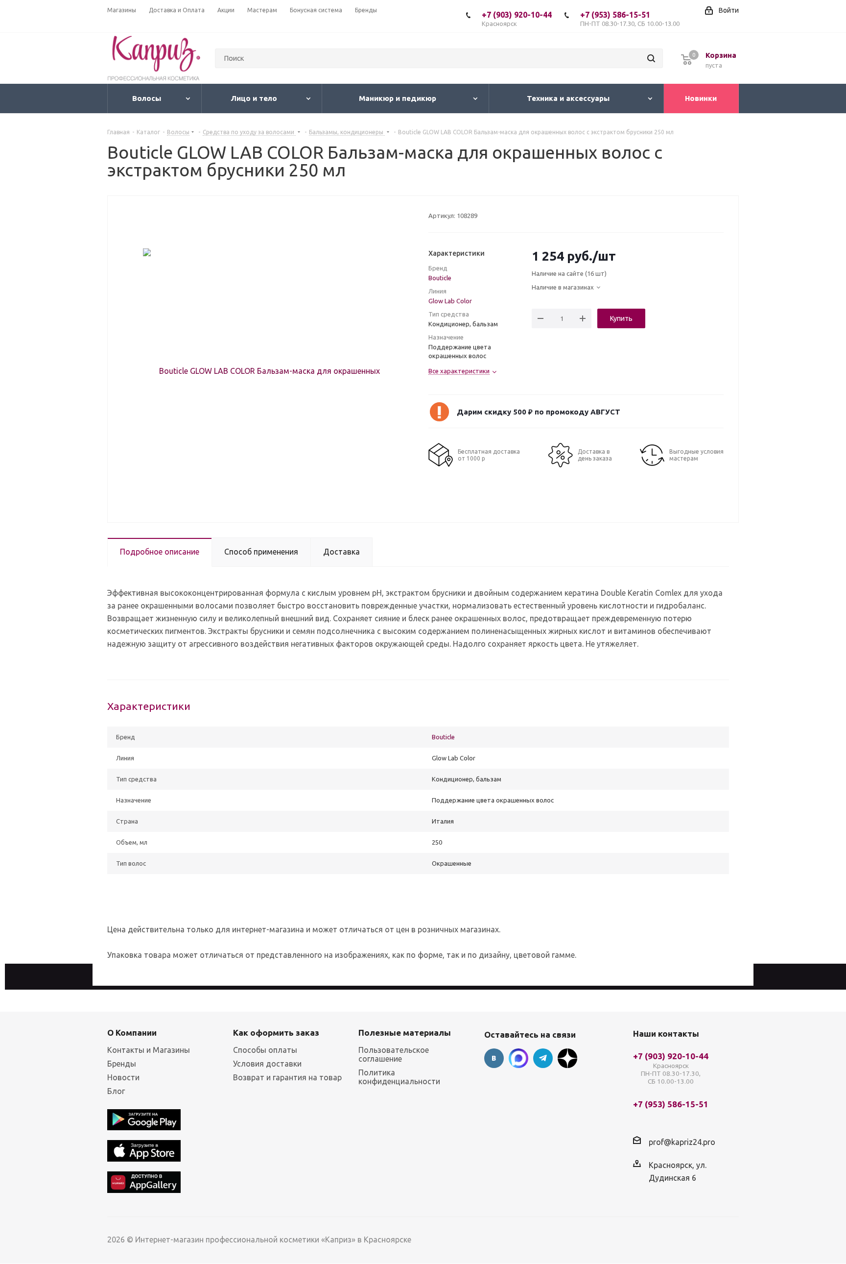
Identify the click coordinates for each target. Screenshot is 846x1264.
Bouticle (439, 277)
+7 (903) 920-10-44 (517, 18)
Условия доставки (267, 1063)
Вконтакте (494, 1058)
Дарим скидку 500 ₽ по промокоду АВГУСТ (538, 412)
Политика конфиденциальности (399, 1077)
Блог (116, 1091)
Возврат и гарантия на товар (287, 1077)
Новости (123, 1077)
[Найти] (651, 58)
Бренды (121, 1063)
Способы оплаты (265, 1049)
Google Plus (567, 1058)
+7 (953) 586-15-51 (630, 18)
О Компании (132, 1032)
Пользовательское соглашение (393, 1054)
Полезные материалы (404, 1032)
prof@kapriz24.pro (682, 1141)
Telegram (543, 1058)
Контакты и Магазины (148, 1049)
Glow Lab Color (450, 300)
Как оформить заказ (276, 1032)
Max (518, 1058)
